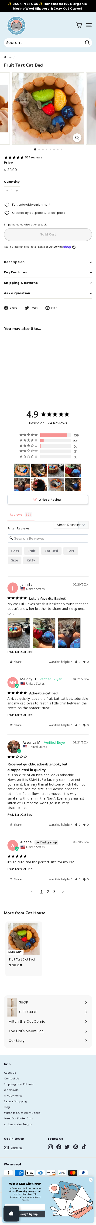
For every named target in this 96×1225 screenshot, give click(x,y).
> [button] (63, 891)
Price (8, 162)
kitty (31, 560)
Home (7, 57)
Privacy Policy (13, 1095)
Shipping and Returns (19, 1084)
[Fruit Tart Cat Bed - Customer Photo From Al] (56, 484)
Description (14, 262)
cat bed (51, 551)
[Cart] (78, 25)
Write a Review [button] (50, 499)
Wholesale (11, 1090)
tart (71, 551)
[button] (77, 662)
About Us (10, 1073)
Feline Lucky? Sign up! (25, 1214)
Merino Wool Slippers (31, 8)
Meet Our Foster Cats (18, 1118)
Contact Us (12, 1078)
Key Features (15, 272)
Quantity (12, 181)
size (14, 560)
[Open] (11, 1213)
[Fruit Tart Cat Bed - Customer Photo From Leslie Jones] (39, 470)
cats (15, 551)
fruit (32, 551)
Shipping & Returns (21, 283)
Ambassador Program (19, 1124)
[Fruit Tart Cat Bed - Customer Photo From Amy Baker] (22, 470)
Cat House (35, 913)
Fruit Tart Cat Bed (20, 652)
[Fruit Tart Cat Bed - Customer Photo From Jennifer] (56, 470)
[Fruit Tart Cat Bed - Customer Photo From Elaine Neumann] (39, 484)
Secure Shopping (15, 1101)
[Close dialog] (91, 1180)
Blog (7, 1107)
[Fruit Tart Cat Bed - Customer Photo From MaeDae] (73, 484)
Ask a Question (17, 293)
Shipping (10, 224)
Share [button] (17, 662)
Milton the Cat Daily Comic (22, 1113)
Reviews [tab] (16, 514)
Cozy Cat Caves (67, 8)
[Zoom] (77, 137)
